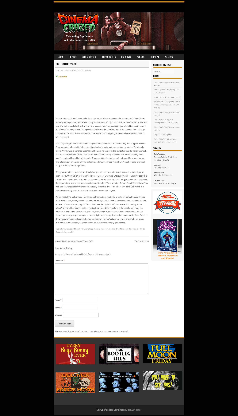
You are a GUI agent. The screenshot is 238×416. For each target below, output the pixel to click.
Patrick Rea (115, 229)
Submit (61, 56)
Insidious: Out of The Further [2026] (167, 97)
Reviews (73, 56)
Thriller (141, 229)
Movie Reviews (80, 229)
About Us (169, 56)
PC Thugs (140, 56)
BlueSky (166, 160)
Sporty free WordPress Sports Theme (110, 409)
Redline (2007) (142, 241)
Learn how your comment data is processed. (109, 331)
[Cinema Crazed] (119, 49)
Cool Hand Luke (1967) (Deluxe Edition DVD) (74, 241)
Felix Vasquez (86, 70)
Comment (59, 260)
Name (58, 300)
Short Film (124, 229)
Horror (97, 229)
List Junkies (126, 56)
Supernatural (133, 229)
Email (58, 307)
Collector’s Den (89, 56)
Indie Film (104, 229)
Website (58, 315)
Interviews (154, 56)
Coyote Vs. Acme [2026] (163, 134)
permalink (70, 232)
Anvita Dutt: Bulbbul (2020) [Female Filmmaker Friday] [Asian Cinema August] (167, 104)
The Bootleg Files (108, 56)
